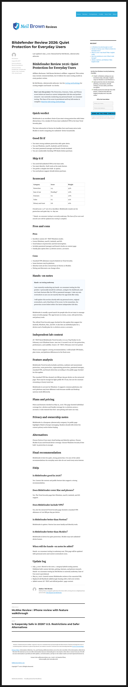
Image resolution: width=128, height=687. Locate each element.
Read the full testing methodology (53, 102)
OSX (13, 73)
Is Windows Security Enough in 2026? (102, 47)
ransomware (18, 73)
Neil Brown (15, 58)
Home (79, 14)
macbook (21, 71)
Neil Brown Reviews (17, 678)
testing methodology (72, 83)
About (115, 14)
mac (17, 71)
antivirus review (16, 67)
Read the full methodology (78, 646)
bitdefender (15, 69)
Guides (101, 14)
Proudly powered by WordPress (33, 678)
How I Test (108, 14)
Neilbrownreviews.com (18, 663)
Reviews (84, 14)
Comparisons (93, 14)
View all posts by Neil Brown (54, 592)
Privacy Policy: (16, 650)
